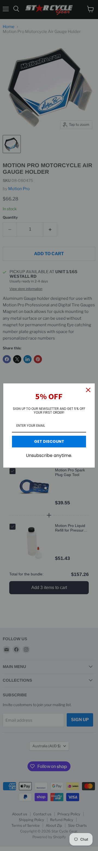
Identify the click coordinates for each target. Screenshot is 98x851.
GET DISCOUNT (49, 441)
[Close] (88, 389)
